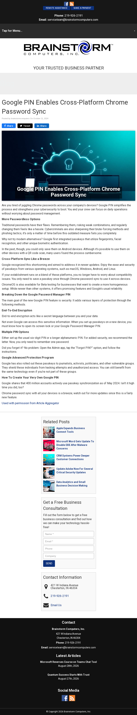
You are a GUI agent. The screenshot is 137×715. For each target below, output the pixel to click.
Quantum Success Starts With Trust (68, 674)
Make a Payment (82, 8)
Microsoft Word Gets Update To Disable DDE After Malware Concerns (75, 445)
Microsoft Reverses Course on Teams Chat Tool (68, 661)
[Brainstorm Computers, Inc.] (68, 48)
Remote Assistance (56, 8)
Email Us (56, 605)
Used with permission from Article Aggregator (30, 403)
